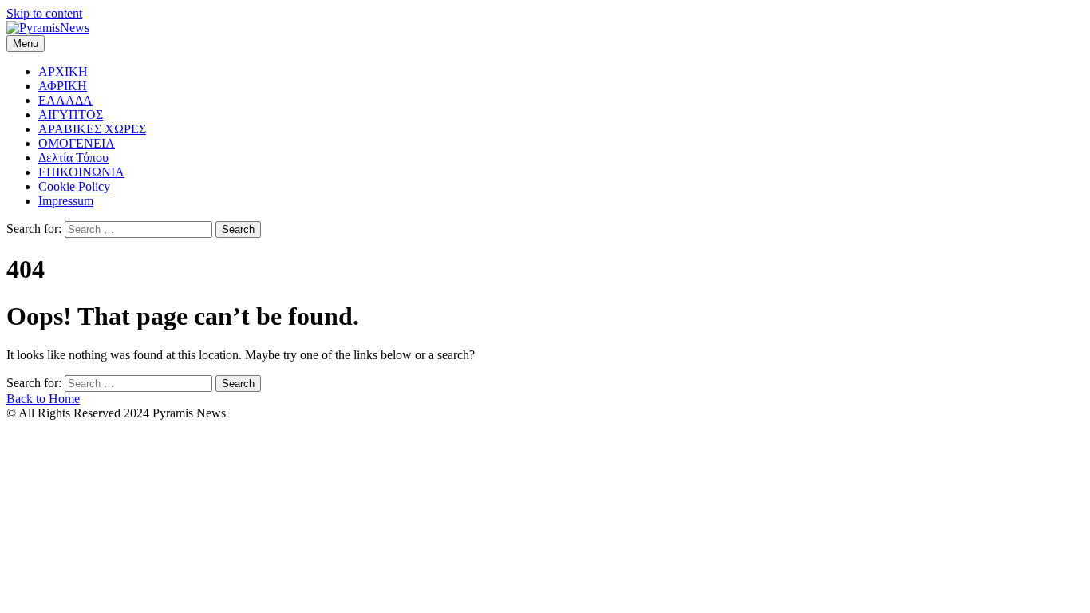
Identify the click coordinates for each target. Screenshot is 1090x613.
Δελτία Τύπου (73, 157)
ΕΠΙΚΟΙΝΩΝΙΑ (81, 172)
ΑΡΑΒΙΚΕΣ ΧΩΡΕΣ (92, 129)
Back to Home (43, 398)
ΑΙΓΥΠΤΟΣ (70, 114)
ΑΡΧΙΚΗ (63, 71)
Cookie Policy (74, 186)
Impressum (65, 201)
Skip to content (44, 13)
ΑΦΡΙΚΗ (62, 86)
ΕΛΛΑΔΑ (65, 100)
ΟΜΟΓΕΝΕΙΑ (76, 143)
